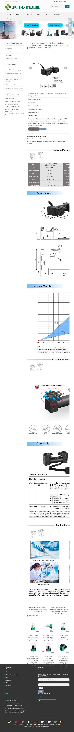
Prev (30, 68)
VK (7, 677)
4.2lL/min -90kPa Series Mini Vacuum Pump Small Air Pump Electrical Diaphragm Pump (48, 639)
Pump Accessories (11, 58)
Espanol (19, 721)
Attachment (34, 129)
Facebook (8, 680)
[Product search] (67, 6)
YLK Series (9, 55)
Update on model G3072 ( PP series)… (14, 80)
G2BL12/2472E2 (48, 141)
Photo (47, 14)
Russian (63, 721)
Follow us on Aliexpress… (13, 85)
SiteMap (58, 724)
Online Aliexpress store (12, 674)
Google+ (8, 685)
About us (18, 14)
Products (29, 14)
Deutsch (12, 721)
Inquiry (9, 19)
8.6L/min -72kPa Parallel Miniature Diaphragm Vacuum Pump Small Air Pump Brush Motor (33, 639)
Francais (25, 721)
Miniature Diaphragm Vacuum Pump (47, 44)
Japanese (45, 721)
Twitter (7, 683)
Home (9, 14)
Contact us (20, 19)
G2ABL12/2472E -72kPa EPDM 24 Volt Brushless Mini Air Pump (38, 609)
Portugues (38, 721)
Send (40, 691)
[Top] (70, 34)
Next (65, 68)
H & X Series (9, 52)
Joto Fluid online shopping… (14, 70)
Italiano (32, 721)
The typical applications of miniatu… (13, 74)
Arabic (58, 721)
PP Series (50, 43)
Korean (52, 721)
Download (57, 14)
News (38, 14)
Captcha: (40, 682)
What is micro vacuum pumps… (15, 88)
